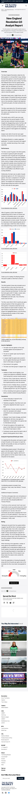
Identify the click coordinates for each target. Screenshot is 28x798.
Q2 (20, 77)
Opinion (3, 700)
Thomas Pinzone (18, 35)
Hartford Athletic (5, 736)
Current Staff (4, 756)
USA (2, 711)
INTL (2, 726)
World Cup (3, 730)
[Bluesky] (9, 792)
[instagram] (5, 792)
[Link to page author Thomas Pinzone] (13, 35)
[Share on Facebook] (4, 602)
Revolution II (4, 749)
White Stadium (4, 707)
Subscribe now (14, 583)
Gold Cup (3, 715)
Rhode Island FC (5, 739)
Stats (2, 764)
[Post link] (14, 633)
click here (21, 481)
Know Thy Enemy (5, 698)
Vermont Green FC (5, 741)
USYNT (3, 723)
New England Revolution (9, 9)
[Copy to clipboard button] (13, 602)
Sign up (3, 768)
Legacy (3, 705)
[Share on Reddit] (10, 602)
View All (21, 623)
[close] (26, 1)
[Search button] (26, 5)
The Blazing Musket (5, 789)
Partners (3, 762)
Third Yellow (4, 702)
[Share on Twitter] (7, 602)
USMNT (3, 713)
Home (2, 9)
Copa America (4, 728)
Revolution (4, 696)
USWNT (3, 719)
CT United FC (4, 747)
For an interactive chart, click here (9, 208)
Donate (3, 758)
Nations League (5, 717)
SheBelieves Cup (5, 721)
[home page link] (10, 5)
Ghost (13, 788)
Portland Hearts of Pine (6, 737)
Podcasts (3, 760)
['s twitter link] (2, 792)
